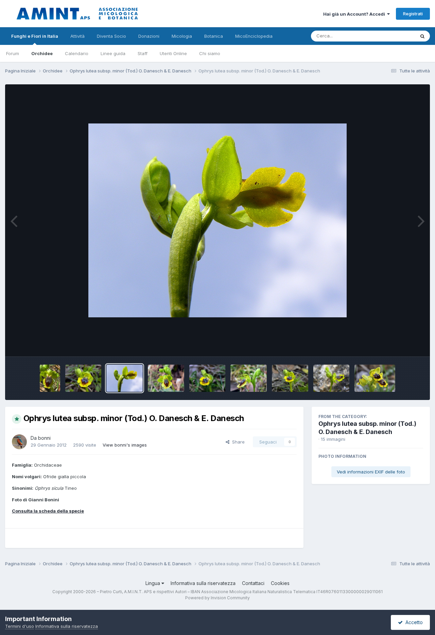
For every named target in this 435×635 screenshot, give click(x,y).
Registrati (413, 13)
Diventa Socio (111, 36)
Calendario (76, 53)
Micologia (182, 36)
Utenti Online (173, 53)
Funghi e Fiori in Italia (34, 36)
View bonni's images (125, 445)
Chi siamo (209, 53)
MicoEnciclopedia (254, 36)
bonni (44, 438)
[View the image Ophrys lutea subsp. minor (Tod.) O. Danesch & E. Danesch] (50, 378)
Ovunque (396, 35)
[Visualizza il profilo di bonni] (19, 441)
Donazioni (148, 36)
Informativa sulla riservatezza (203, 583)
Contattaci (253, 583)
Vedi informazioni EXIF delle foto (371, 471)
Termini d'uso (19, 626)
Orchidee (42, 53)
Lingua (153, 583)
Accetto (413, 622)
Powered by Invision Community (217, 597)
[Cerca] (422, 36)
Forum (12, 53)
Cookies (280, 583)
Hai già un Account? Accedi (355, 14)
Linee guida (113, 53)
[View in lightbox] (217, 220)
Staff (142, 53)
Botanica (213, 36)
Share (237, 442)
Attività (77, 36)
